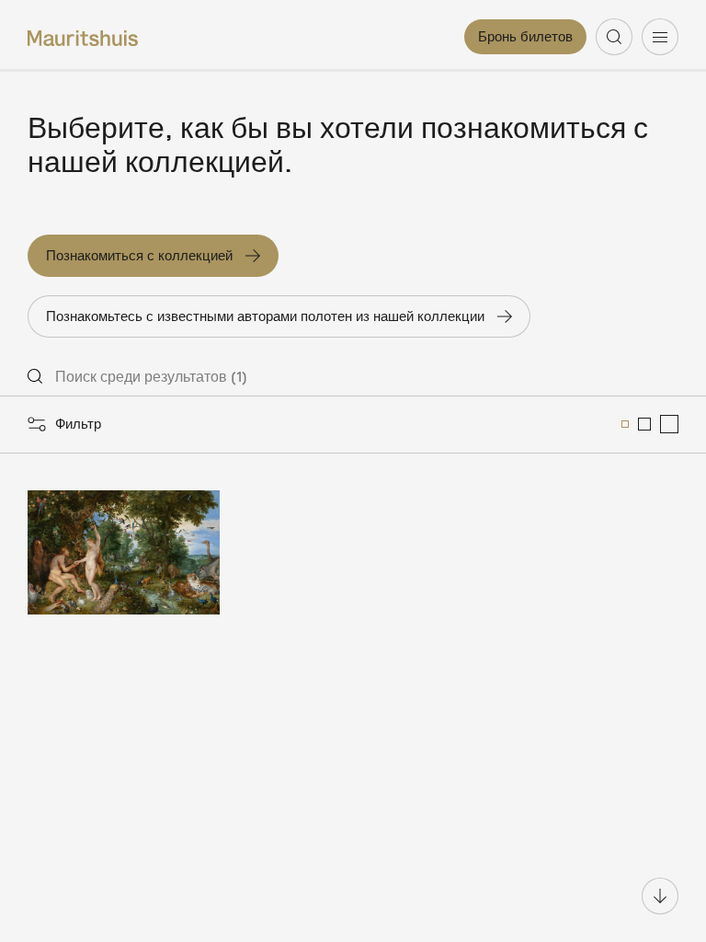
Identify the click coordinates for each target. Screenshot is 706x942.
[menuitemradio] (625, 424)
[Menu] (660, 36)
